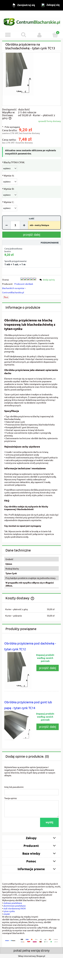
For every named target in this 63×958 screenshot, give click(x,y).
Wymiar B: (8, 188)
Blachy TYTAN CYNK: (13, 162)
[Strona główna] (31, 21)
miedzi (6, 913)
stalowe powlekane (12, 903)
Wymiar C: (8, 202)
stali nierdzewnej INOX (14, 908)
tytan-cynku (9, 911)
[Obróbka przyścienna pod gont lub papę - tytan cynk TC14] (17, 725)
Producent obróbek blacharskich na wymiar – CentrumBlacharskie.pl (17, 288)
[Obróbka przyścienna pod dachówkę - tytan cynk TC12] (17, 670)
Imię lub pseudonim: (14, 786)
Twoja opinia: (10, 798)
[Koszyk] (55, 34)
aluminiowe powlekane (14, 905)
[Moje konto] (39, 35)
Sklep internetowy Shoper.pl (31, 955)
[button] (8, 35)
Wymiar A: (8, 175)
